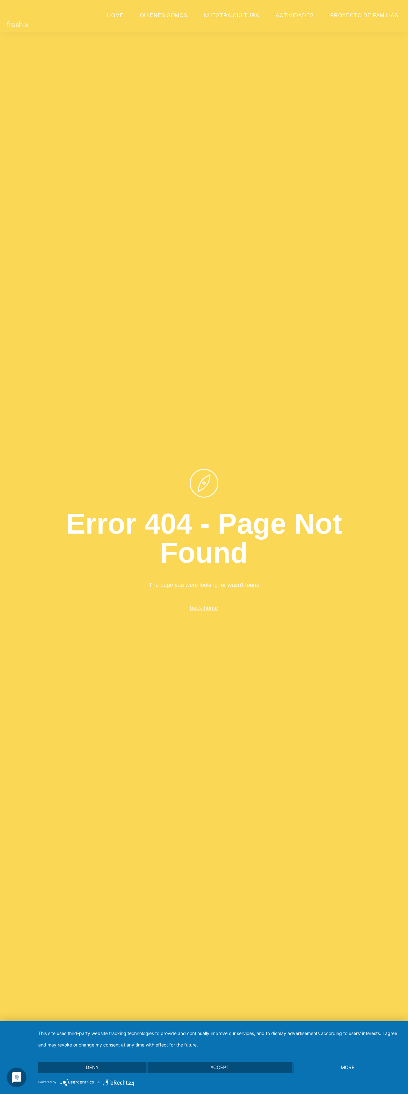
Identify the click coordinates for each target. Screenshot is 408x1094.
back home (204, 608)
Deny (92, 1067)
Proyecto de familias (364, 15)
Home (115, 15)
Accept (219, 1067)
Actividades (295, 15)
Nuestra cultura (231, 15)
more (347, 1067)
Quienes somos (163, 15)
